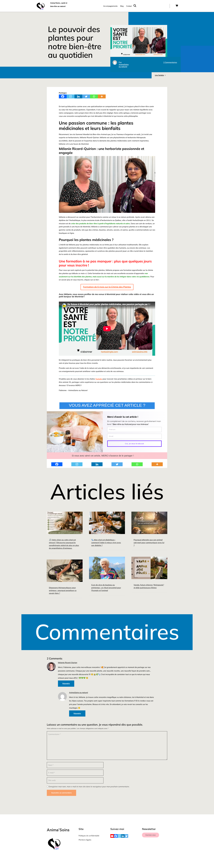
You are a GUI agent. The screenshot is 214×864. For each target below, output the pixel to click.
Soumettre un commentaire (61, 793)
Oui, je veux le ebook (134, 444)
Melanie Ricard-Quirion (67, 663)
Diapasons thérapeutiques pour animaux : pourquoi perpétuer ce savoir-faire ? (62, 590)
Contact (129, 6)
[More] (102, 96)
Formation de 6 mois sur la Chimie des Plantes (107, 286)
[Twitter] (86, 96)
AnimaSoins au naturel (124, 65)
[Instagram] (70, 96)
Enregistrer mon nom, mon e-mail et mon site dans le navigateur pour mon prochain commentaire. (89, 786)
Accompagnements (110, 6)
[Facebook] (63, 96)
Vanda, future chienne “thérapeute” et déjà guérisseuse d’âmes (149, 586)
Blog (121, 6)
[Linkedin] (78, 96)
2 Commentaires (170, 62)
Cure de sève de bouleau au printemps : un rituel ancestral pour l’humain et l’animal (106, 588)
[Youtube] (112, 836)
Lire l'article (159, 75)
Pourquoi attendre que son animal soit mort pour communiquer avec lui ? (149, 542)
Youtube (98, 379)
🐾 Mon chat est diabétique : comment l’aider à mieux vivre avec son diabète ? (106, 542)
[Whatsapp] (94, 96)
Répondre (66, 683)
